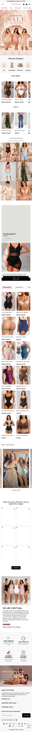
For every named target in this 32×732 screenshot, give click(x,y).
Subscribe (26, 715)
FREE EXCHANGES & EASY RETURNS (11, 627)
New (11, 8)
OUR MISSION (6, 624)
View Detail (8, 238)
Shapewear (18, 8)
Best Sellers (4, 8)
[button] (3, 4)
